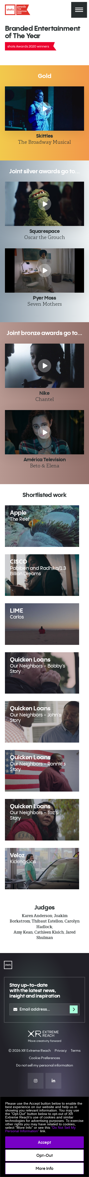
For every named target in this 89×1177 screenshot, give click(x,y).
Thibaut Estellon (47, 921)
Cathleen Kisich (49, 932)
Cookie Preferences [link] (44, 1058)
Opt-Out (44, 1155)
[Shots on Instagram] (36, 1081)
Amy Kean (23, 932)
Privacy (61, 1050)
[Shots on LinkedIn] (53, 1081)
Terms (76, 1050)
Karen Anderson (37, 915)
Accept (44, 1142)
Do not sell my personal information (44, 1065)
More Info (44, 1168)
